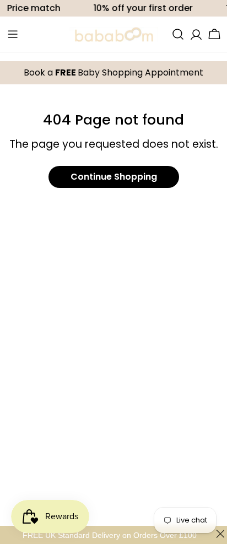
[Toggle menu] (13, 34)
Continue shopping (114, 176)
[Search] (178, 34)
